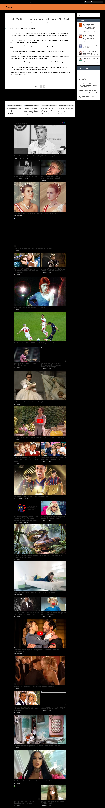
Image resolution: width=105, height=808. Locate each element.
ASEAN (91, 63)
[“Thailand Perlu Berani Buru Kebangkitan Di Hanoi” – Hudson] (80, 59)
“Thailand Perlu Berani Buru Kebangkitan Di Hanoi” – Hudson (90, 60)
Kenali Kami (96, 6)
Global (66, 6)
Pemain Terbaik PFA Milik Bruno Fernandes (90, 52)
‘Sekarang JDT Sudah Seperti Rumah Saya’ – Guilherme (47, 110)
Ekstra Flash (85, 6)
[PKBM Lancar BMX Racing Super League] (80, 46)
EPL (72, 6)
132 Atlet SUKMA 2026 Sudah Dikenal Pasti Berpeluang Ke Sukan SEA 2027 (90, 37)
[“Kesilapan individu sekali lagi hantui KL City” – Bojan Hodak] (66, 105)
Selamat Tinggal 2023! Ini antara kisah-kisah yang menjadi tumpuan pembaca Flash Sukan (88, 85)
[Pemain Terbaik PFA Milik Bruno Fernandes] (80, 53)
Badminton (47, 6)
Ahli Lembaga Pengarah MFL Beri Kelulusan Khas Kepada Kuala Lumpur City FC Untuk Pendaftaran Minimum (90, 27)
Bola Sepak (51, 22)
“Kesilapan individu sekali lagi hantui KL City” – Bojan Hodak (65, 110)
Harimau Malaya (32, 6)
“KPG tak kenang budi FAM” (86, 74)
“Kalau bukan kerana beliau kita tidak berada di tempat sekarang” (88, 91)
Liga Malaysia (57, 6)
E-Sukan (78, 6)
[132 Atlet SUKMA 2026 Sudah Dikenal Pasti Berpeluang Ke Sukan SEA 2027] (80, 36)
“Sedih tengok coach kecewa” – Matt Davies (87, 97)
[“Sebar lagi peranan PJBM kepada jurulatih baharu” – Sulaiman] (14, 105)
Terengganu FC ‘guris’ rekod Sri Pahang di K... (23, 2)
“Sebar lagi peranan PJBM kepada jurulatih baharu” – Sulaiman (14, 110)
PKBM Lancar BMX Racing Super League (90, 45)
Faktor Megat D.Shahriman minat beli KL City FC (88, 78)
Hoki (41, 6)
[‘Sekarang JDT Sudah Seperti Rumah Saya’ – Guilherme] (49, 105)
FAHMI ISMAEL (36, 22)
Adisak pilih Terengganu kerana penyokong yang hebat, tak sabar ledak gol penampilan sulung (31, 111)
